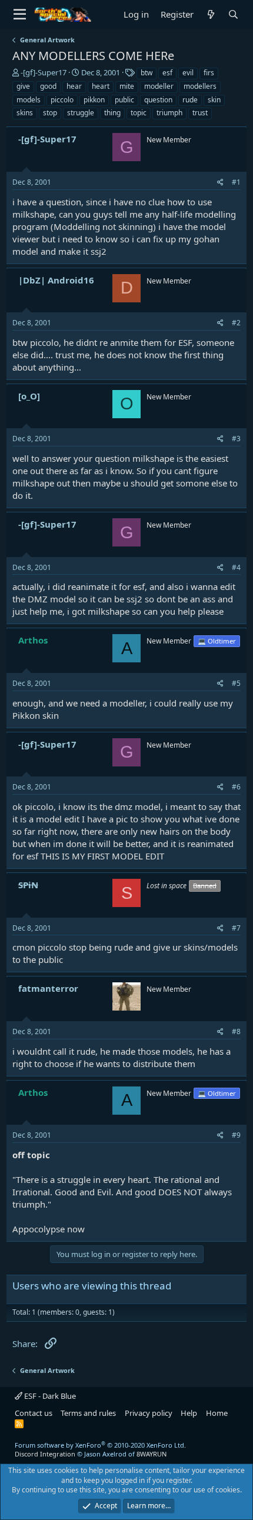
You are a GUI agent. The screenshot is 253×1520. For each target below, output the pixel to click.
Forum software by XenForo (100, 1445)
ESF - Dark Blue (49, 1396)
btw (146, 73)
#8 (236, 1031)
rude (190, 100)
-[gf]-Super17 (43, 72)
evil (188, 73)
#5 (236, 683)
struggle (80, 113)
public (124, 100)
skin (214, 100)
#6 (236, 787)
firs (209, 73)
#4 (236, 567)
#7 (236, 928)
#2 (236, 323)
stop (50, 113)
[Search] (233, 14)
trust (200, 113)
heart (100, 86)
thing (112, 113)
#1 (236, 182)
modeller (159, 86)
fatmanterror (48, 988)
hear (74, 86)
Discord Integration (45, 1453)
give (23, 86)
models (28, 100)
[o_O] (29, 396)
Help (189, 1413)
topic (139, 113)
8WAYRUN (152, 1453)
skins (24, 113)
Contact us (33, 1413)
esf (167, 73)
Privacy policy (148, 1413)
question (158, 100)
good (48, 86)
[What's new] (210, 14)
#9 (236, 1135)
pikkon (94, 100)
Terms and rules (88, 1413)
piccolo (62, 100)
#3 (236, 439)
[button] (20, 14)
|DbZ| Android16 (56, 280)
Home (217, 1413)
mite (126, 86)
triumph (169, 113)
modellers (200, 86)
